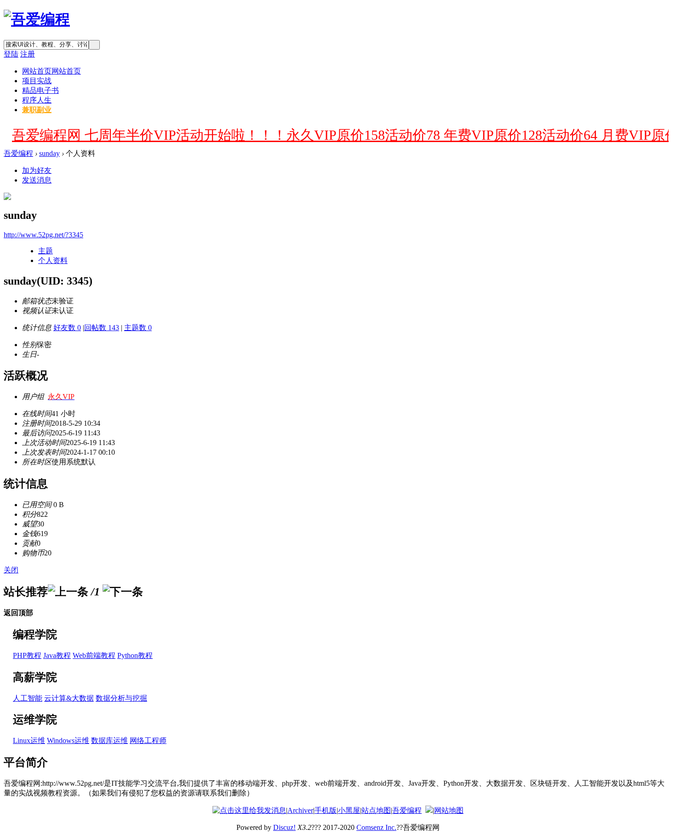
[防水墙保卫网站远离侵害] (429, 810)
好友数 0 (67, 327)
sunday (49, 153)
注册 (27, 54)
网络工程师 (148, 740)
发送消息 (37, 180)
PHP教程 (27, 655)
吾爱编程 (18, 153)
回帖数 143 (101, 327)
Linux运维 (29, 740)
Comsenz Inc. (376, 827)
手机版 (326, 810)
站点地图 (376, 810)
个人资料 (53, 260)
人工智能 (27, 698)
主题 (45, 251)
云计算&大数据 (69, 698)
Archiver (300, 810)
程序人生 (37, 100)
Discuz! (284, 827)
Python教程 (135, 655)
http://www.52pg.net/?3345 (43, 235)
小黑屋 (349, 810)
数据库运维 (109, 740)
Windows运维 (68, 740)
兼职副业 (37, 110)
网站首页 (51, 71)
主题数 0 (138, 327)
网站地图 (449, 810)
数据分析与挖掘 (121, 698)
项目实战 (37, 81)
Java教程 (57, 655)
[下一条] (123, 591)
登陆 (11, 54)
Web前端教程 (94, 655)
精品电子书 (40, 90)
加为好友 (37, 170)
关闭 (11, 570)
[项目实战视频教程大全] (37, 19)
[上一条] (68, 591)
